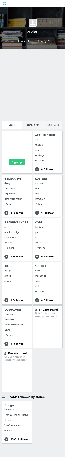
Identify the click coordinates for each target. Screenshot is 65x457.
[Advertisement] (32, 83)
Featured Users (52, 124)
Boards (12, 124)
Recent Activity (32, 124)
